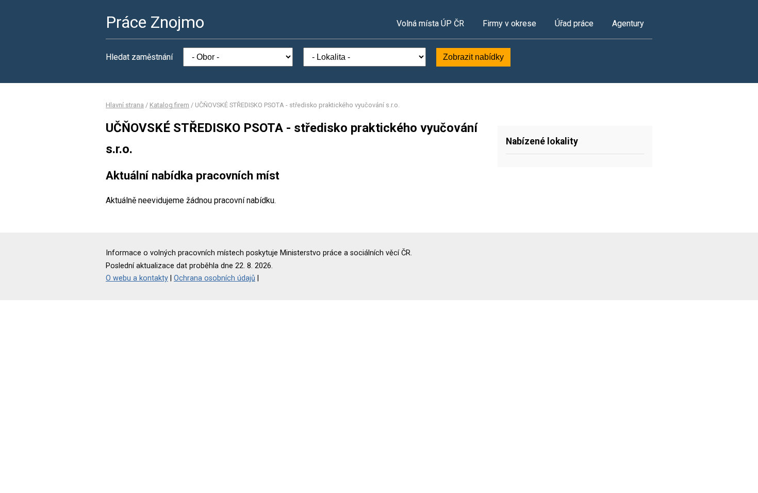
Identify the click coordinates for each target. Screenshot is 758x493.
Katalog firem (169, 105)
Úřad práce (574, 23)
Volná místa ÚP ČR (430, 23)
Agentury (628, 23)
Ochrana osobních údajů (214, 278)
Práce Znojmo (155, 22)
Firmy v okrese (509, 23)
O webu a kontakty (137, 278)
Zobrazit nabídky (473, 57)
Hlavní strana (125, 105)
